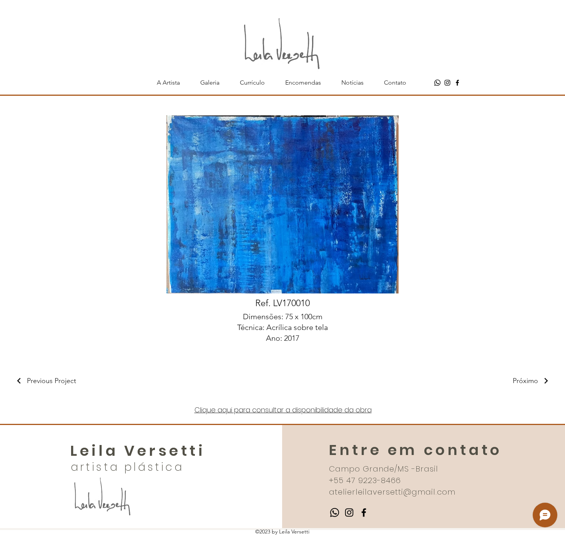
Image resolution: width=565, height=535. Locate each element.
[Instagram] (447, 83)
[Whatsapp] (437, 83)
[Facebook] (457, 83)
